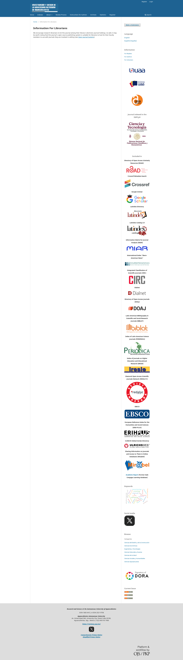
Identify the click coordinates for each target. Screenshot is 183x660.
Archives (93, 15)
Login (151, 2)
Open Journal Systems (86, 37)
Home (35, 22)
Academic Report (132, 475)
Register (112, 15)
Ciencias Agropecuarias (131, 562)
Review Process (61, 15)
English (127, 38)
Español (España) (130, 41)
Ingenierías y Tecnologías (132, 549)
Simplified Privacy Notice (91, 637)
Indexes (40, 15)
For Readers (128, 53)
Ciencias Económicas (130, 546)
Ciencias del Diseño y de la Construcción (136, 543)
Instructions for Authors (78, 15)
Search (148, 15)
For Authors (128, 57)
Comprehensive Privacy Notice (91, 635)
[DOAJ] (137, 312)
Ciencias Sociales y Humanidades (134, 558)
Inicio (32, 15)
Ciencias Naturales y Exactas (133, 552)
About (48, 15)
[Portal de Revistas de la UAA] (137, 87)
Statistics (103, 15)
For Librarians (128, 60)
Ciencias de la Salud (130, 555)
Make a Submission (132, 25)
